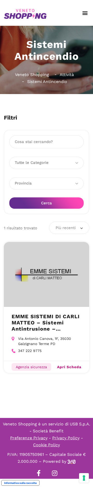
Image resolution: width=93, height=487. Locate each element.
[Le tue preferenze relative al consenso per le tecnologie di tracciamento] (84, 478)
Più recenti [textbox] (66, 227)
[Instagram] (54, 473)
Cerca (46, 203)
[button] (85, 13)
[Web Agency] (71, 461)
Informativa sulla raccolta (20, 482)
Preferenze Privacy (29, 437)
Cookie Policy (46, 444)
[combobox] (69, 228)
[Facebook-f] (38, 473)
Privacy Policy (66, 437)
